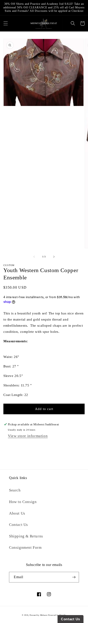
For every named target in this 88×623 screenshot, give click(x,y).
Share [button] (12, 446)
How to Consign (23, 502)
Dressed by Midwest (39, 615)
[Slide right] (54, 257)
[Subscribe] (74, 577)
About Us (17, 513)
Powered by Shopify (57, 615)
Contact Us (18, 524)
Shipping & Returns (26, 536)
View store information (28, 436)
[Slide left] (34, 257)
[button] (5, 23)
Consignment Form (25, 547)
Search (15, 490)
